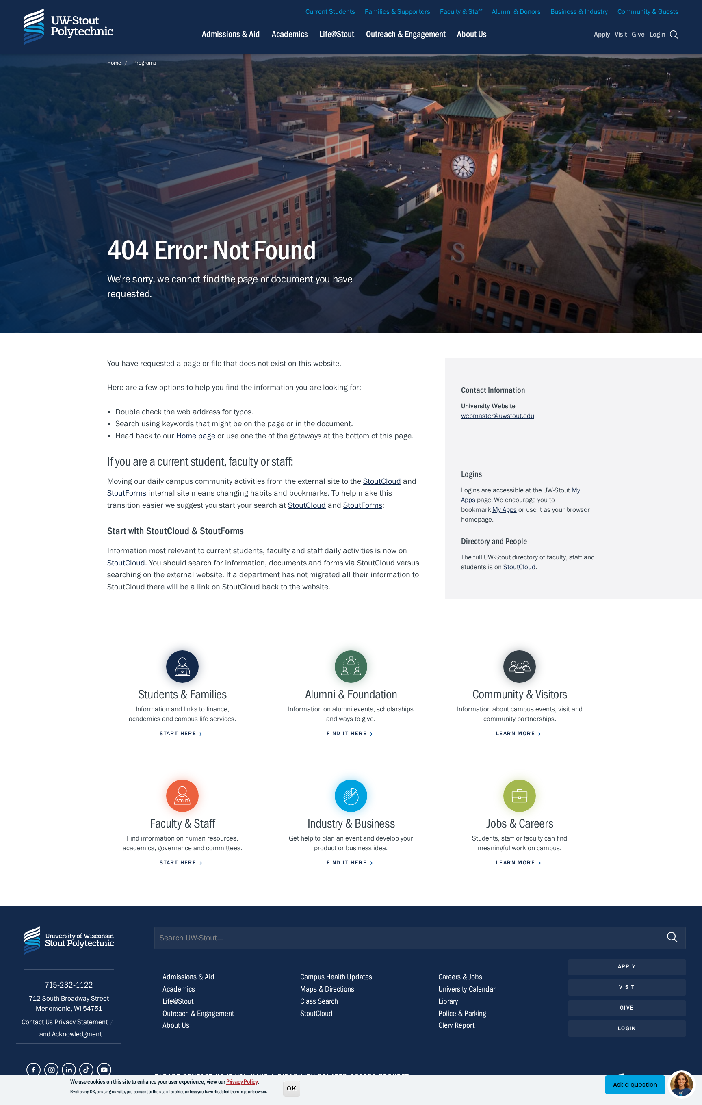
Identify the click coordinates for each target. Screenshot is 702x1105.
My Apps (504, 510)
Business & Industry (579, 12)
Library (448, 1001)
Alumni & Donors (516, 12)
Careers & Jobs (460, 977)
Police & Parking (462, 1013)
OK (292, 1088)
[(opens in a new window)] (33, 1070)
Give (638, 34)
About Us (472, 34)
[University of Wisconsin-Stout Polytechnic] (69, 948)
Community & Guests (648, 12)
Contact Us (38, 1022)
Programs (144, 63)
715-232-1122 (69, 985)
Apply (602, 34)
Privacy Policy (242, 1082)
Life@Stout (336, 34)
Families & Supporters (397, 12)
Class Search (319, 1001)
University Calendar (466, 989)
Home (114, 63)
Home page (195, 435)
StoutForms (126, 493)
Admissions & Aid (231, 34)
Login (657, 34)
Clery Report (456, 1025)
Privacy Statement (81, 1022)
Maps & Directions (327, 989)
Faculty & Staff (461, 12)
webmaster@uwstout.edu (497, 416)
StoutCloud (382, 481)
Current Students (330, 12)
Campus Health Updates (336, 977)
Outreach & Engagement (406, 34)
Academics (290, 34)
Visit (621, 34)
